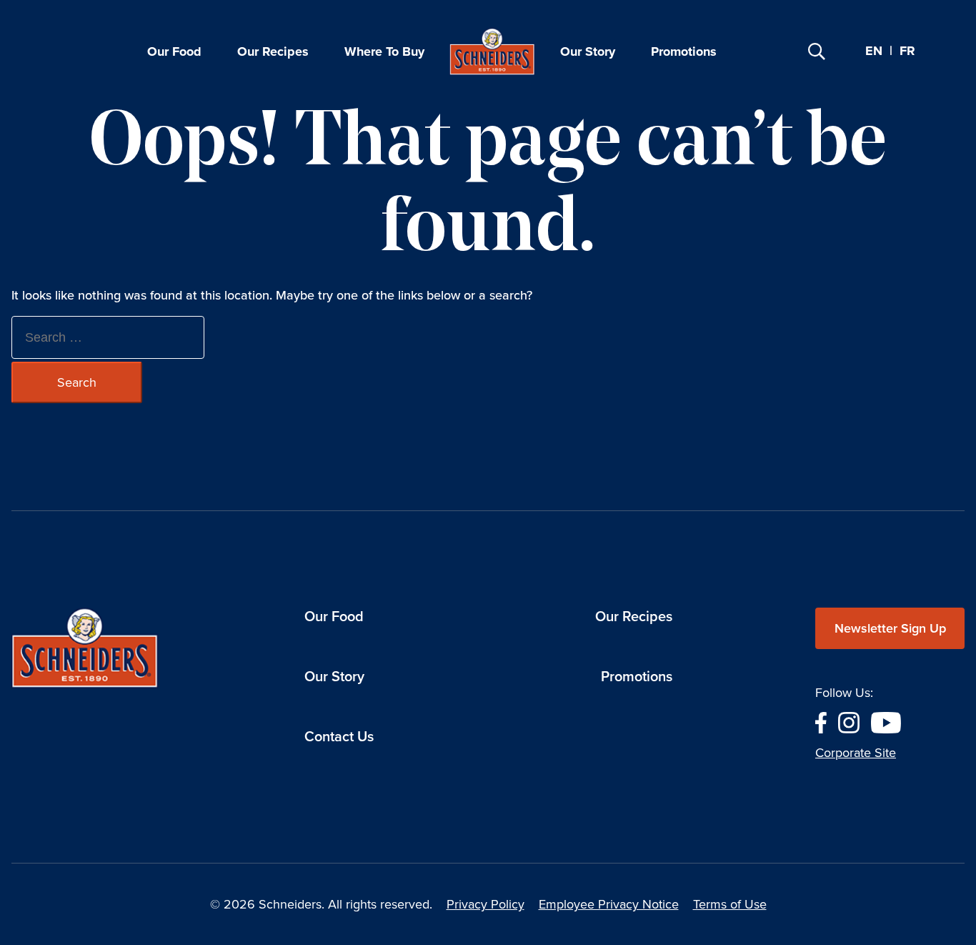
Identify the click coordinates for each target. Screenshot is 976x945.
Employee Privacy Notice (609, 904)
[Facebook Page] (821, 721)
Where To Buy (384, 51)
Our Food (174, 51)
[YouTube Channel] (886, 721)
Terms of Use (730, 904)
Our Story (587, 51)
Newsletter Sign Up (890, 628)
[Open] (817, 51)
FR (907, 51)
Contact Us (339, 736)
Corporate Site (855, 753)
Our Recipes (273, 51)
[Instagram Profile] (849, 721)
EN (873, 51)
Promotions (684, 51)
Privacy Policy (485, 904)
